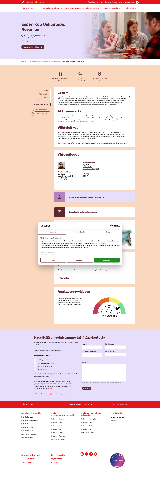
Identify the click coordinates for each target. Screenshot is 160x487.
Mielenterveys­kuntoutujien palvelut (40, 62)
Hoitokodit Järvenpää (88, 419)
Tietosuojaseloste (59, 455)
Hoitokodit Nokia (57, 426)
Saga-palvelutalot (27, 437)
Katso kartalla (28, 38)
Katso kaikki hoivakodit (29, 434)
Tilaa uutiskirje (27, 459)
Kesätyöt (114, 420)
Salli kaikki (106, 260)
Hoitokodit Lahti (86, 422)
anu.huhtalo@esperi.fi (65, 180)
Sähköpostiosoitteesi (89, 352)
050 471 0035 (87, 176)
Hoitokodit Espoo (57, 422)
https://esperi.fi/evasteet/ (49, 254)
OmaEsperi (29, 2)
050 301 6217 (87, 167)
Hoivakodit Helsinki (27, 417)
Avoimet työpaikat (117, 417)
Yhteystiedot (129, 2)
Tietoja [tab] (108, 232)
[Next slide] (130, 238)
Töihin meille (116, 413)
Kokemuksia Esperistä (30, 455)
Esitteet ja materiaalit (41, 101)
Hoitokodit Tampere (58, 436)
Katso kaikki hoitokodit (58, 439)
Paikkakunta (110, 344)
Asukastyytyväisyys (41, 104)
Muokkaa (79, 260)
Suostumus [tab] (52, 232)
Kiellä (53, 260)
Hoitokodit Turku (56, 433)
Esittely (45, 91)
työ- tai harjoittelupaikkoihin (46, 363)
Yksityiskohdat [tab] (80, 232)
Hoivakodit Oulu (26, 424)
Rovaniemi (56, 62)
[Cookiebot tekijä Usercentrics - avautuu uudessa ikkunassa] (111, 225)
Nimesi (85, 344)
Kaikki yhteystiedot (120, 404)
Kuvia (46, 97)
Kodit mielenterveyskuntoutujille (63, 414)
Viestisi (85, 362)
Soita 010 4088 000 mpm (80, 404)
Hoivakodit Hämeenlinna (29, 420)
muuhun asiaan (42, 369)
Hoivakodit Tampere (28, 427)
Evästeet (55, 463)
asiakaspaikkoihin (43, 360)
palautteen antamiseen (45, 366)
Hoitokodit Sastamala (88, 426)
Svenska (41, 2)
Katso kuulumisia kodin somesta (83, 212)
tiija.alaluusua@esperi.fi (91, 169)
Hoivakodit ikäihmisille (31, 413)
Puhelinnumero (110, 351)
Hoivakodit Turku (27, 431)
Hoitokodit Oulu (56, 429)
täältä (50, 388)
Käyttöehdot (56, 459)
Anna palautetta (105, 2)
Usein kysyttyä (93, 2)
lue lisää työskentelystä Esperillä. (55, 394)
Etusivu (23, 62)
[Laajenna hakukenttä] (137, 2)
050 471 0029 (62, 178)
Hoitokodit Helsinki (57, 419)
